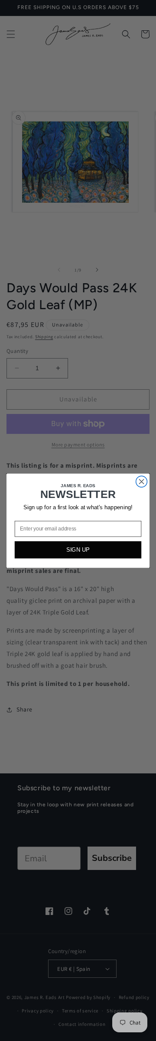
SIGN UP (78, 549)
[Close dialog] (141, 481)
